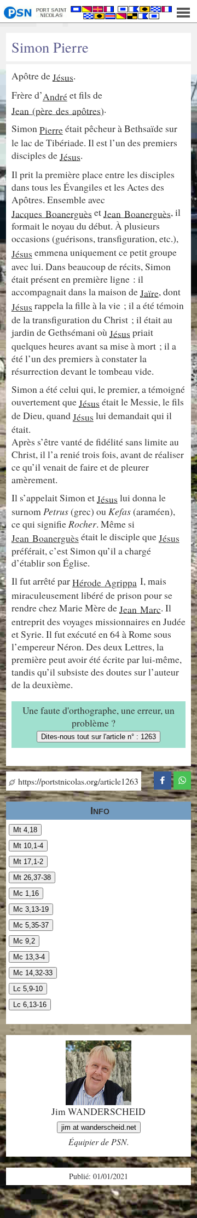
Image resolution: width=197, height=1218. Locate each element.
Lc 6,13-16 (30, 1004)
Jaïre (149, 292)
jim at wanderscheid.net (98, 1127)
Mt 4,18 (25, 830)
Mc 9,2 (24, 941)
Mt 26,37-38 (32, 877)
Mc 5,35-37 (31, 925)
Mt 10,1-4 (28, 846)
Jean (129, 608)
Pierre (51, 129)
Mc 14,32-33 (33, 973)
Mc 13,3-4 (29, 957)
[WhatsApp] (182, 779)
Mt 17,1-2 (28, 861)
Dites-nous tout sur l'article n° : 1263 (98, 737)
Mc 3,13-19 (31, 909)
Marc (150, 608)
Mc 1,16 (26, 893)
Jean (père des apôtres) (57, 110)
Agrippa (121, 582)
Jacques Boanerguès (51, 213)
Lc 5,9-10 (28, 989)
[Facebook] (162, 779)
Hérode (88, 582)
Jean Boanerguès (137, 213)
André (55, 96)
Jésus (63, 76)
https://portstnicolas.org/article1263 (76, 781)
